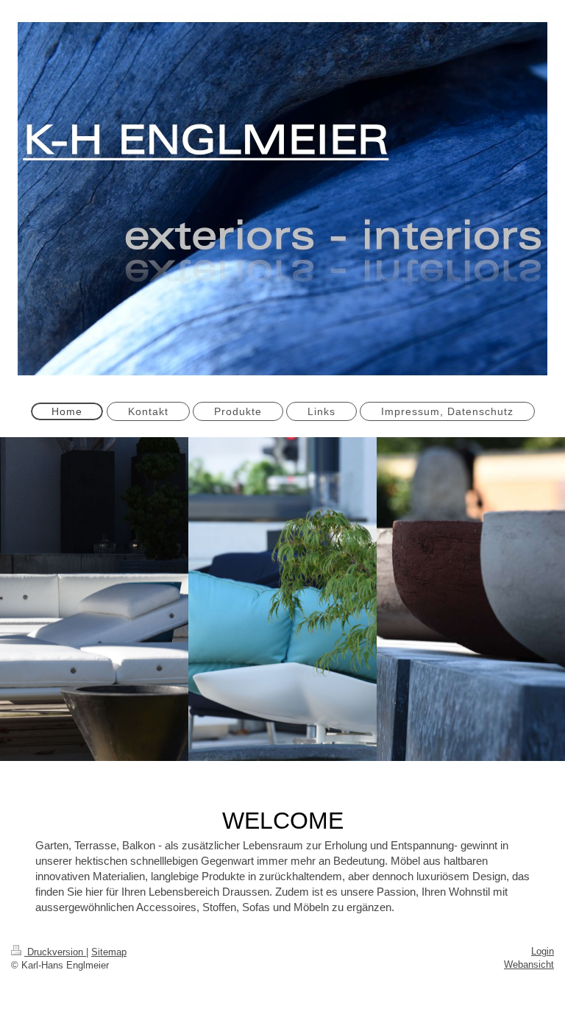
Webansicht (529, 964)
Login (542, 951)
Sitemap (109, 951)
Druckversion (55, 951)
